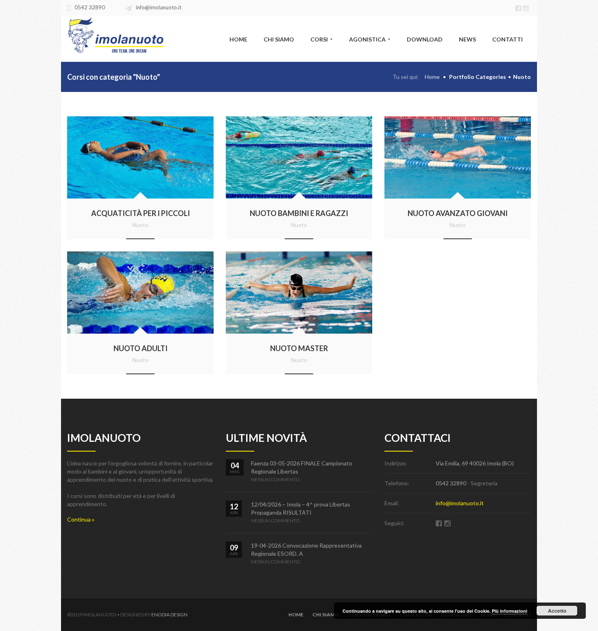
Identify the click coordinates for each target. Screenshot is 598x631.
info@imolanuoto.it (158, 7)
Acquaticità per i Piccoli (140, 213)
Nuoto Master (299, 348)
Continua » (80, 519)
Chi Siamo (325, 614)
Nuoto (140, 224)
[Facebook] (519, 7)
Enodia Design (169, 614)
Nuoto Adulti (140, 348)
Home (432, 76)
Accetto (557, 610)
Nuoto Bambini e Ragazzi (299, 213)
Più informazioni (509, 611)
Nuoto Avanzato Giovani (458, 213)
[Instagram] (527, 7)
